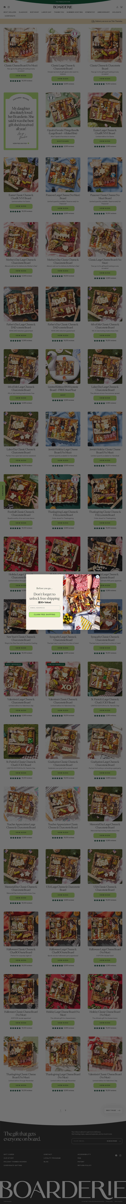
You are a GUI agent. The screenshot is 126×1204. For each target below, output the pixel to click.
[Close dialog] (97, 576)
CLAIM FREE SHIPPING (44, 614)
